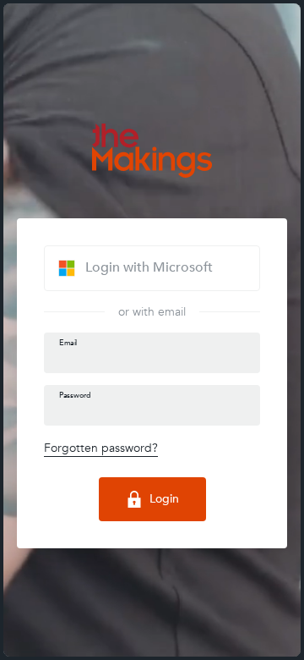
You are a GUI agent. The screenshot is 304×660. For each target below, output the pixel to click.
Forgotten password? (101, 448)
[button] (152, 268)
